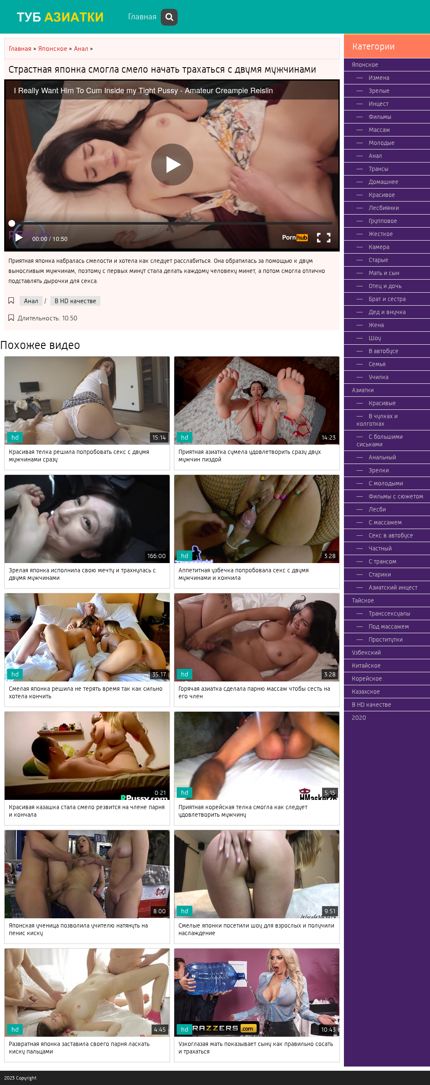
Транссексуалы (389, 613)
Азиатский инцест (393, 587)
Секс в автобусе (391, 535)
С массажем (385, 522)
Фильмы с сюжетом (396, 496)
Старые (378, 260)
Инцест (378, 103)
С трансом (382, 561)
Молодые (382, 143)
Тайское (363, 600)
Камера (379, 247)
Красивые (382, 403)
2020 (359, 717)
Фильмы (380, 117)
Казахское (366, 691)
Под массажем (389, 626)
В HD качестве (75, 301)
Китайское (366, 665)
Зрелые (379, 90)
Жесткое (381, 234)
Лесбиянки (384, 208)
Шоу (375, 338)
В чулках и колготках (377, 419)
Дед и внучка (387, 312)
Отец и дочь (385, 286)
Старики (380, 574)
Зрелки (379, 470)
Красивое (382, 195)
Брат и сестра (387, 299)
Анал (31, 301)
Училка (378, 377)
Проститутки (386, 639)
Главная (142, 16)
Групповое (383, 221)
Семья (377, 364)
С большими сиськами (380, 440)
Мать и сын (384, 273)
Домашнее (384, 182)
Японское (365, 64)
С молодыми (386, 483)
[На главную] (62, 16)
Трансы (378, 169)
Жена (376, 325)
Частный (380, 548)
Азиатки (363, 390)
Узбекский (366, 652)
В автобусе (384, 351)
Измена (379, 77)
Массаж (379, 130)
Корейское (367, 678)
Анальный (382, 457)
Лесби (377, 509)
